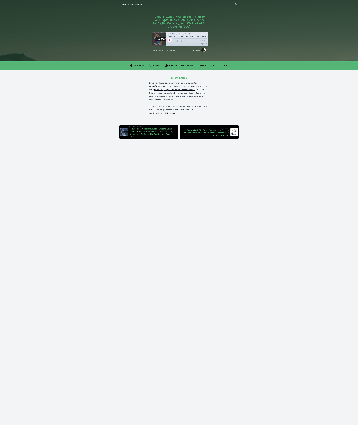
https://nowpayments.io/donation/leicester (168, 86)
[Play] (170, 40)
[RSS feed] (236, 4)
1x (180, 41)
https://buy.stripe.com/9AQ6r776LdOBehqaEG (174, 90)
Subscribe (138, 4)
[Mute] (174, 41)
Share (183, 44)
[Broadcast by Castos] (204, 44)
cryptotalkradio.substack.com (162, 113)
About (130, 4)
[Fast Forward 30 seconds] (184, 41)
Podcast (123, 4)
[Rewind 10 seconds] (177, 41)
